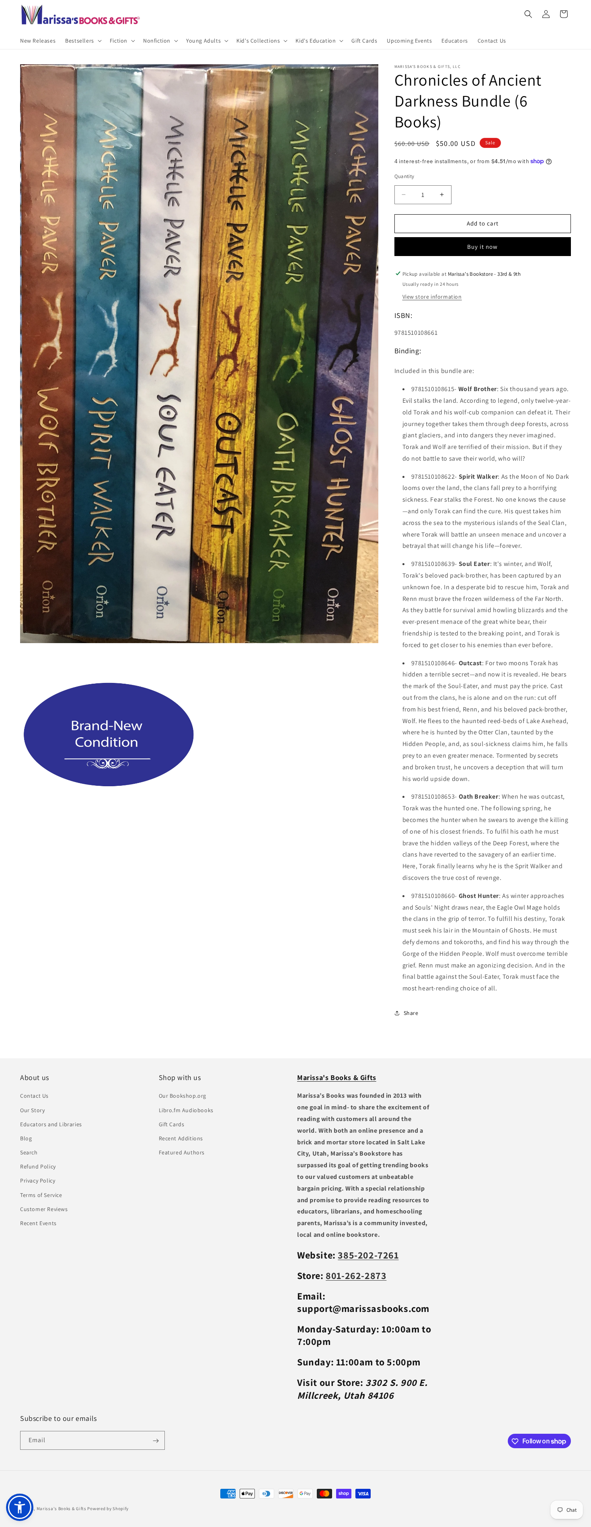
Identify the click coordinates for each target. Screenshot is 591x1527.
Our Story (32, 1110)
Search (29, 1152)
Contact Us (34, 1096)
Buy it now (482, 246)
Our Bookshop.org (183, 1096)
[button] (82, 40)
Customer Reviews (44, 1209)
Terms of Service (41, 1195)
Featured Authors (182, 1152)
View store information (432, 296)
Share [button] (411, 1013)
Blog (26, 1138)
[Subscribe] (155, 1440)
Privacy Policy (37, 1181)
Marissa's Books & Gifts (61, 1508)
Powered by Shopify (108, 1508)
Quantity (404, 176)
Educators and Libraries (51, 1124)
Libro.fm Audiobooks (186, 1110)
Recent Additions (181, 1138)
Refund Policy (38, 1166)
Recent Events (38, 1223)
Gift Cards (172, 1124)
